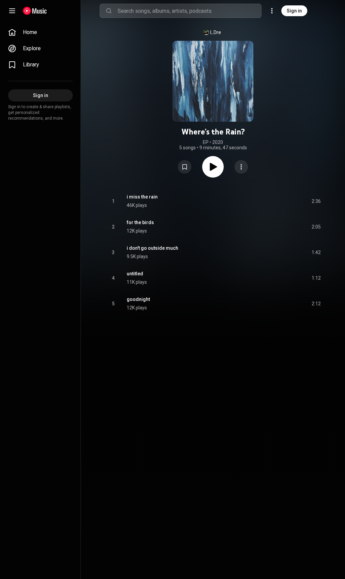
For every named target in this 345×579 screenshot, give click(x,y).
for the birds (140, 222)
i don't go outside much (152, 248)
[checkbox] (316, 201)
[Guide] (12, 11)
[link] (40, 32)
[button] (184, 167)
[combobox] (189, 11)
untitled (135, 273)
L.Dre (215, 32)
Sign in (294, 10)
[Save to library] (185, 167)
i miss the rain (142, 197)
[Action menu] (241, 167)
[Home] (35, 11)
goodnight (138, 299)
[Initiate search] (108, 10)
